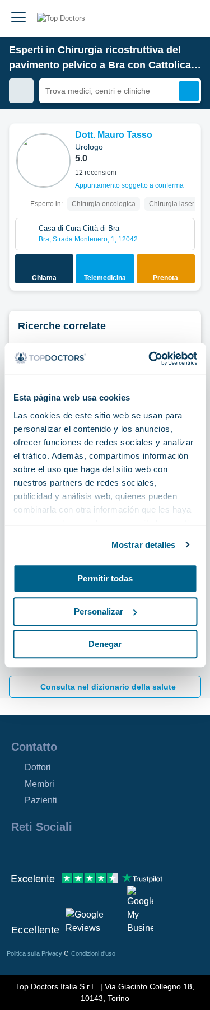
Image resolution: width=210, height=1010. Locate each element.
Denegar (105, 644)
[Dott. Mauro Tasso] (43, 160)
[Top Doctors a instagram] (39, 851)
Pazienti (41, 800)
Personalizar (98, 611)
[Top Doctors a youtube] (100, 851)
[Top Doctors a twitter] (79, 851)
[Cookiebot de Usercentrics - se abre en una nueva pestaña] (149, 358)
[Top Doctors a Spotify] (141, 851)
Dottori (38, 767)
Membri (39, 784)
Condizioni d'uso (93, 953)
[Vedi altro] (188, 147)
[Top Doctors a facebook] (19, 851)
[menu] (18, 18)
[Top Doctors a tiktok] (120, 851)
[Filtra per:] (21, 90)
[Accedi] (188, 18)
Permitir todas (105, 578)
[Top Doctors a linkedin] (59, 851)
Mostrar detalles (143, 545)
